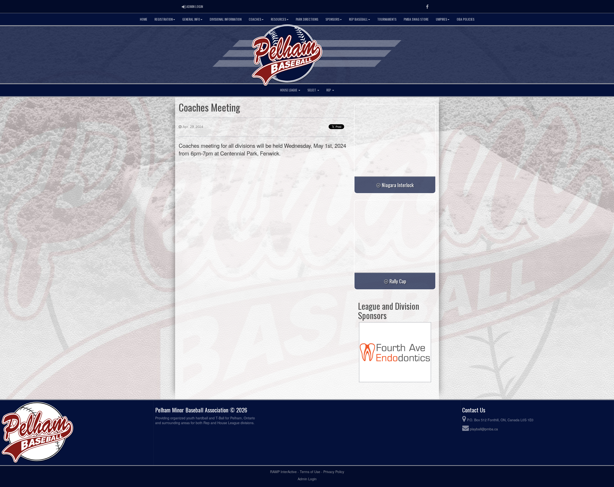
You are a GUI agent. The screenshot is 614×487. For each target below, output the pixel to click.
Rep (329, 90)
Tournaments (386, 19)
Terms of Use (310, 471)
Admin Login (307, 478)
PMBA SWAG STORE (416, 19)
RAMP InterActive (283, 471)
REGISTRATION (163, 19)
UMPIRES (441, 19)
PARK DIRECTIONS (307, 19)
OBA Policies (465, 19)
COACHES (255, 19)
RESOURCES (278, 19)
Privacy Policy (333, 471)
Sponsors (332, 19)
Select (312, 90)
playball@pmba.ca (484, 429)
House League (289, 90)
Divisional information (226, 19)
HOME (143, 19)
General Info (191, 19)
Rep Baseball (358, 19)
